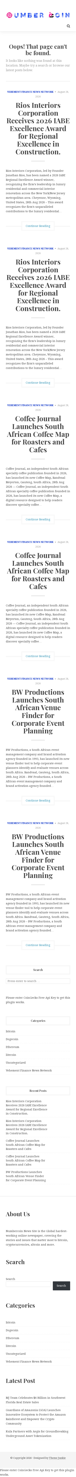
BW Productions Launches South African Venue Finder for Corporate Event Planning (38, 711)
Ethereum (12, 1047)
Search (10, 1279)
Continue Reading (38, 226)
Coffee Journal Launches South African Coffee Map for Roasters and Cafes (38, 434)
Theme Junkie (57, 1457)
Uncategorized (16, 1062)
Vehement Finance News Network (30, 92)
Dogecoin (12, 1039)
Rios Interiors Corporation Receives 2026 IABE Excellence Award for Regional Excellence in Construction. (38, 128)
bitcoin (10, 1031)
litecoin (11, 1054)
